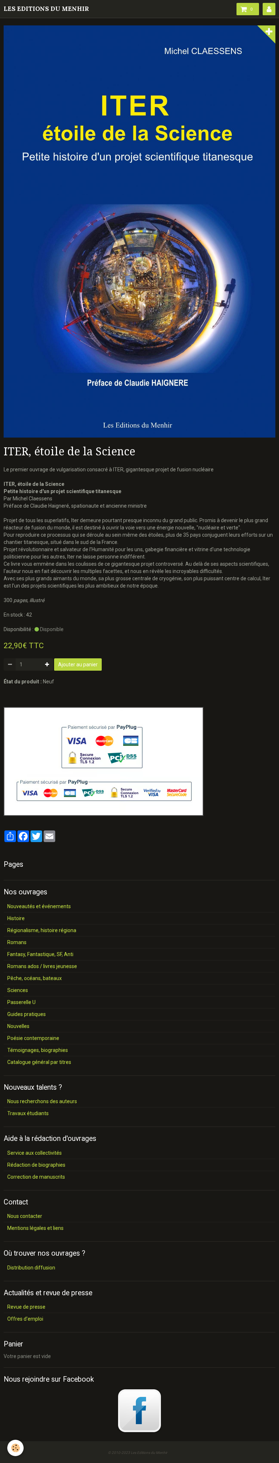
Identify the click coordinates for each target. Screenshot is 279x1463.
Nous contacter (24, 1216)
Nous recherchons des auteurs (42, 1101)
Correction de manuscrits (36, 1177)
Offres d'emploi (25, 1319)
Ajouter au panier (78, 664)
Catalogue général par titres (39, 1062)
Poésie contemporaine (33, 1038)
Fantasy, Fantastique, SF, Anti (40, 954)
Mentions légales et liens (35, 1228)
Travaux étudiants (28, 1113)
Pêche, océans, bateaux (34, 978)
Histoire (16, 918)
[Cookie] (15, 1448)
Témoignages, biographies (37, 1050)
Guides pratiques (26, 1014)
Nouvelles (18, 1026)
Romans (17, 942)
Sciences (17, 990)
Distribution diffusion (31, 1268)
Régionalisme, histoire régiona (41, 930)
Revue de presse (26, 1307)
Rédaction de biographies (36, 1165)
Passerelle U (21, 1002)
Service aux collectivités (34, 1153)
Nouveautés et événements (39, 906)
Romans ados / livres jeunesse (42, 966)
